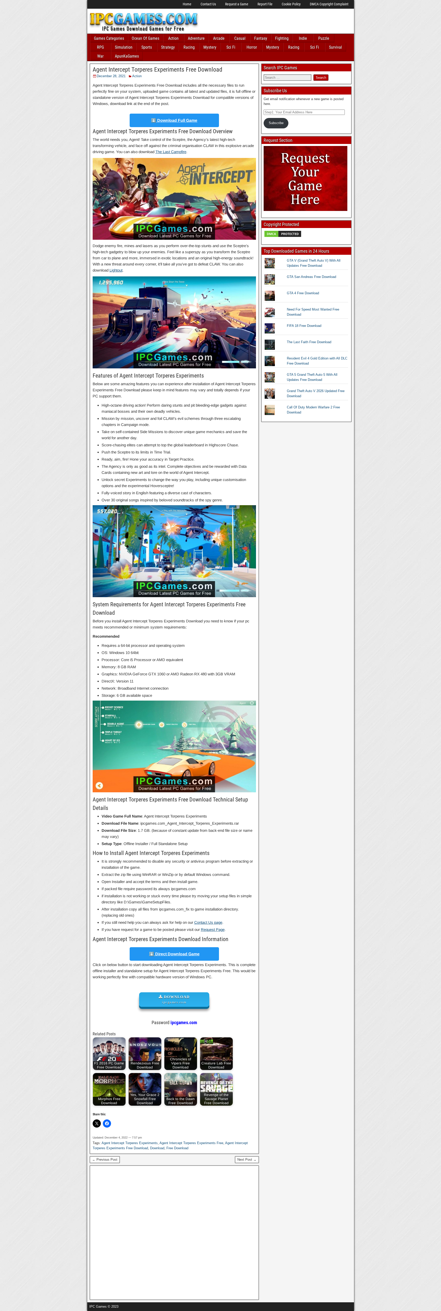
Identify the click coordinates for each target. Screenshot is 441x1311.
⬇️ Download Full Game (174, 120)
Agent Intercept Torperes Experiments (130, 1143)
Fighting (282, 38)
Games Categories (109, 38)
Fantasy (260, 38)
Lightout (115, 270)
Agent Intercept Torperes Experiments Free (191, 1143)
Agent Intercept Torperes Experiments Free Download (157, 69)
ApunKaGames (127, 56)
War (100, 56)
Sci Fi (230, 47)
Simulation (123, 47)
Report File (265, 4)
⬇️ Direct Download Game (174, 954)
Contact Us (208, 4)
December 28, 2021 (111, 76)
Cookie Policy (291, 4)
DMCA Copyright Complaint (329, 4)
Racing (189, 47)
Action (173, 38)
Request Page (213, 929)
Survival (335, 47)
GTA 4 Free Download (303, 293)
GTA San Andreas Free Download (311, 277)
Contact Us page (208, 922)
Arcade (219, 38)
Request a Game (236, 4)
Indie (303, 38)
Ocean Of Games (145, 38)
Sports (146, 47)
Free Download (177, 1148)
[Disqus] (174, 1232)
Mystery (209, 47)
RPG (100, 47)
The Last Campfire (170, 152)
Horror (252, 47)
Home (187, 4)
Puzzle (323, 38)
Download (157, 1148)
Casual (240, 38)
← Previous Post (104, 1159)
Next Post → (246, 1159)
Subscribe (276, 123)
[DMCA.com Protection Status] (283, 236)
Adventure (196, 38)
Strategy (168, 47)
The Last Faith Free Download (309, 342)
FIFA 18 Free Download (304, 326)
